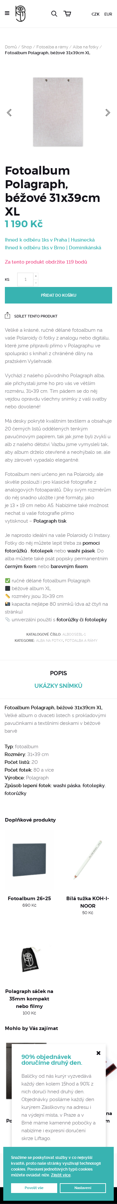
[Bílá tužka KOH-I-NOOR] (87, 860)
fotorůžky (15, 793)
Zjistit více (61, 1175)
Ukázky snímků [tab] (58, 685)
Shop (26, 46)
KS (7, 280)
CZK (95, 14)
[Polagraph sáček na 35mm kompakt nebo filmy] (29, 953)
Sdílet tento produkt (35, 316)
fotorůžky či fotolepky (82, 620)
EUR (108, 14)
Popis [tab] (58, 673)
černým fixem (20, 566)
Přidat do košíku (58, 295)
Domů (11, 46)
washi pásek (81, 551)
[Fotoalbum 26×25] (29, 860)
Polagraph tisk (49, 521)
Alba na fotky (85, 46)
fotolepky (94, 785)
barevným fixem (69, 566)
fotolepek (42, 551)
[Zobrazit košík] (67, 13)
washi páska (66, 785)
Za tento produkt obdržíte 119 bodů (46, 262)
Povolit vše (34, 1188)
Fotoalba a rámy (52, 46)
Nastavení (82, 1188)
